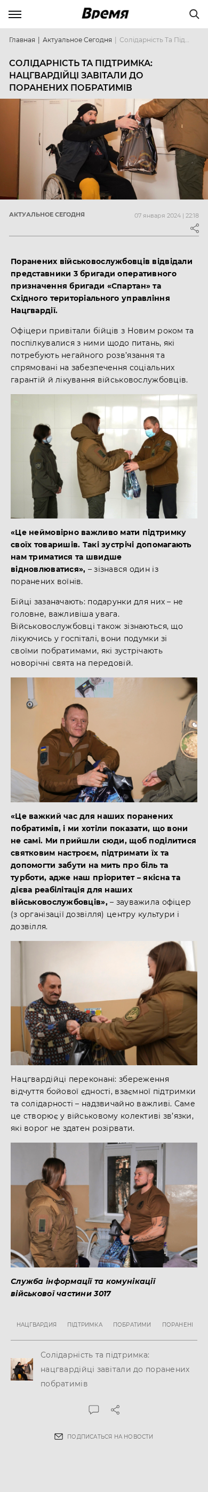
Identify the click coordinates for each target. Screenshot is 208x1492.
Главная (22, 40)
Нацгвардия (37, 1324)
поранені (178, 1324)
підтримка (84, 1324)
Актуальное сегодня (77, 40)
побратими (132, 1324)
